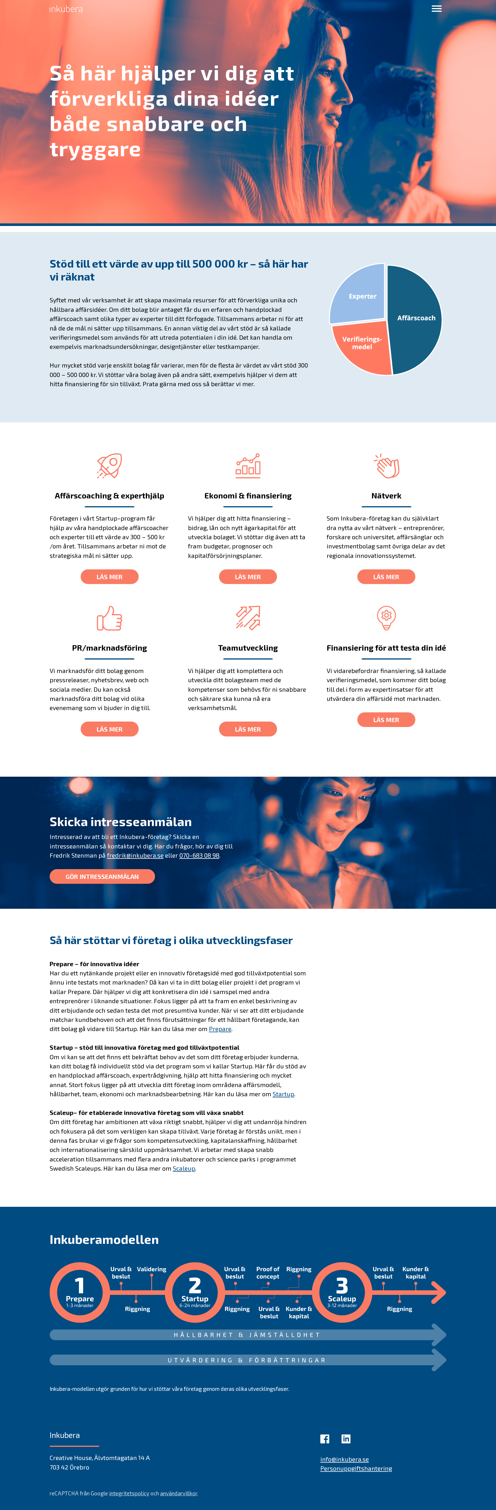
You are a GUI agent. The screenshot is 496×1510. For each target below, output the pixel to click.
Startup (283, 1093)
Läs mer (110, 576)
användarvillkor (178, 1493)
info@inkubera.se (344, 1459)
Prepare (220, 1028)
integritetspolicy (129, 1493)
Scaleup (184, 1168)
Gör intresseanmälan (102, 876)
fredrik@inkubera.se (135, 855)
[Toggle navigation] (436, 8)
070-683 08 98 (199, 855)
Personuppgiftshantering (356, 1468)
